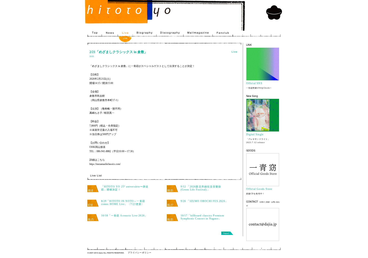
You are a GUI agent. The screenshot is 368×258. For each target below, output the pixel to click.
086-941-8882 (103, 151)
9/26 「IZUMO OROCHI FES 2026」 (204, 201)
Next (227, 233)
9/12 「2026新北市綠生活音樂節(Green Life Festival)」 (201, 188)
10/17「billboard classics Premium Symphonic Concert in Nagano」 (202, 217)
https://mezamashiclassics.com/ (105, 164)
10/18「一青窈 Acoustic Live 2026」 (124, 215)
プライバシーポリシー (140, 252)
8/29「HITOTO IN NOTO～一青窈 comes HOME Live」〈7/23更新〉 (123, 203)
